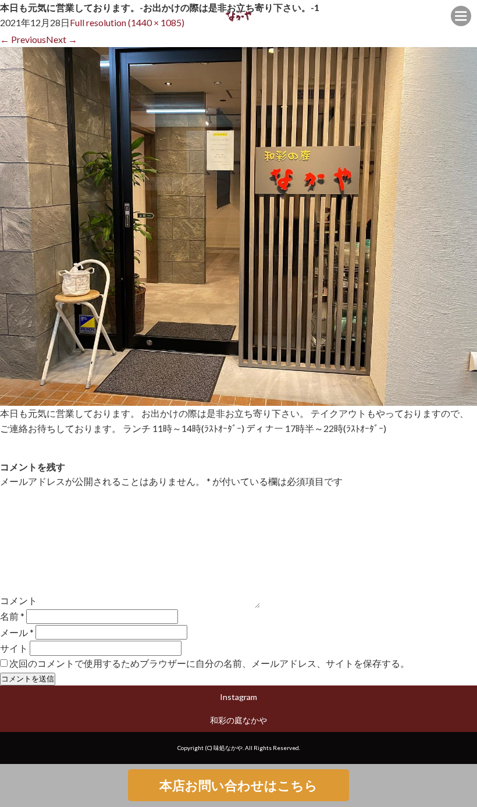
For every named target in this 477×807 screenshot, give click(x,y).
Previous (23, 39)
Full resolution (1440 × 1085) (127, 22)
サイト (14, 648)
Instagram (238, 697)
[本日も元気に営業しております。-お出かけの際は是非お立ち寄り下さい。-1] (238, 398)
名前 (12, 616)
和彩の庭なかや (238, 720)
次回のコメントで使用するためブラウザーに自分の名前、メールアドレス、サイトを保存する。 (209, 663)
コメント (18, 600)
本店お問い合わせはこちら (238, 785)
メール (17, 632)
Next (61, 39)
